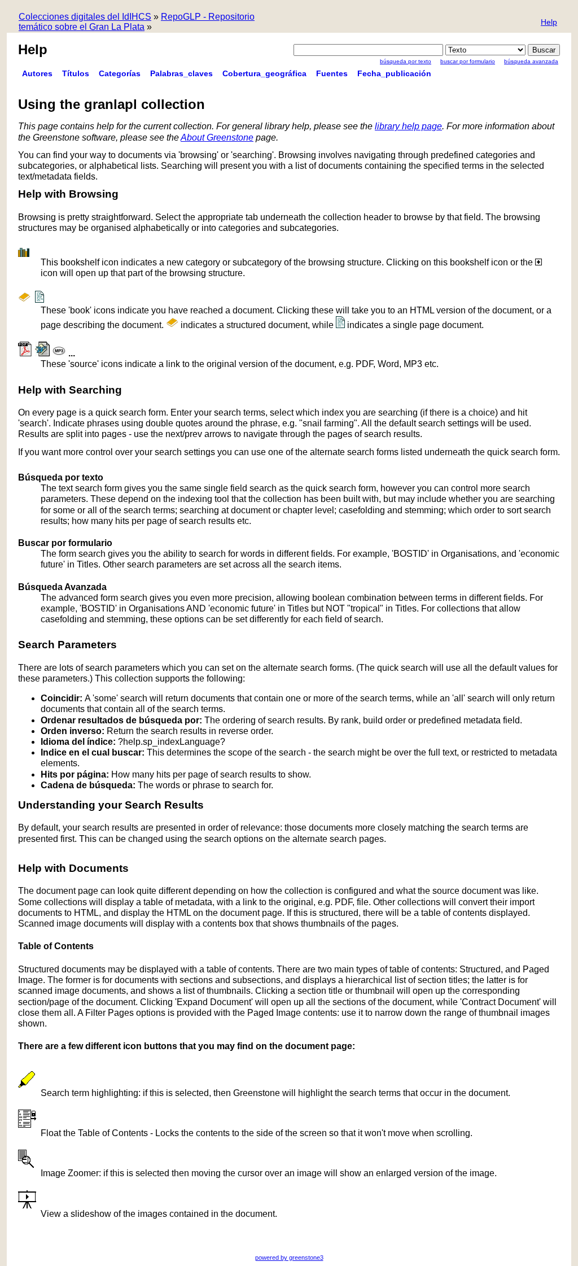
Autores (37, 73)
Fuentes (332, 73)
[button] (549, 23)
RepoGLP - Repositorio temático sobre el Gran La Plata (137, 22)
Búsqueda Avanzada (531, 61)
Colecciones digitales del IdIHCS (85, 16)
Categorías (120, 73)
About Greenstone (217, 137)
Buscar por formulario (467, 61)
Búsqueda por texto (405, 61)
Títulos (75, 73)
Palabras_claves (181, 73)
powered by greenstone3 (289, 1257)
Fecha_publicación (394, 73)
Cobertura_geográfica (264, 73)
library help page (408, 126)
